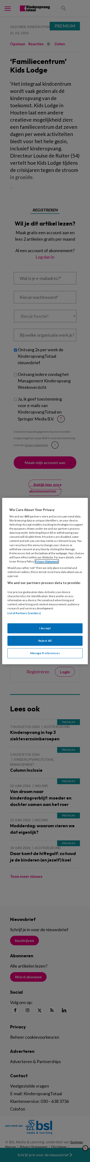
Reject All (45, 640)
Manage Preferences (45, 653)
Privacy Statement (46, 561)
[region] (45, 581)
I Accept (45, 628)
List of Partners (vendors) (24, 613)
